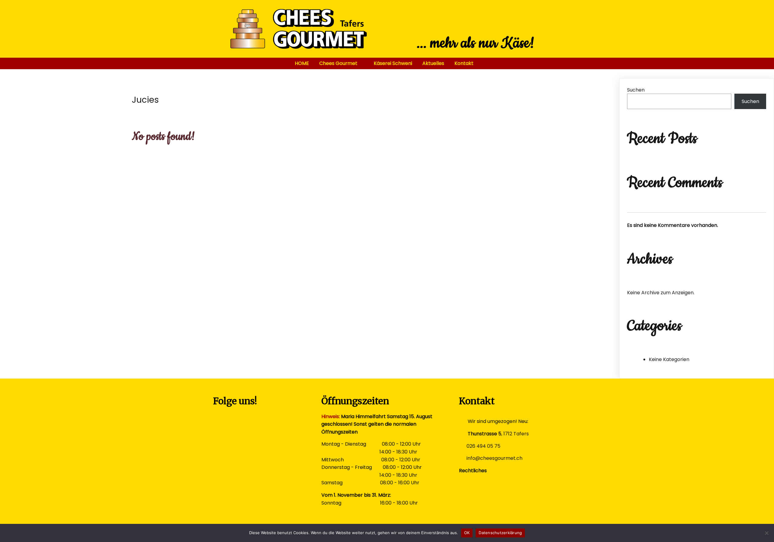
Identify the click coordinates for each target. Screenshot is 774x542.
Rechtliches (473, 470)
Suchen (636, 89)
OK (467, 532)
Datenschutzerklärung (500, 532)
